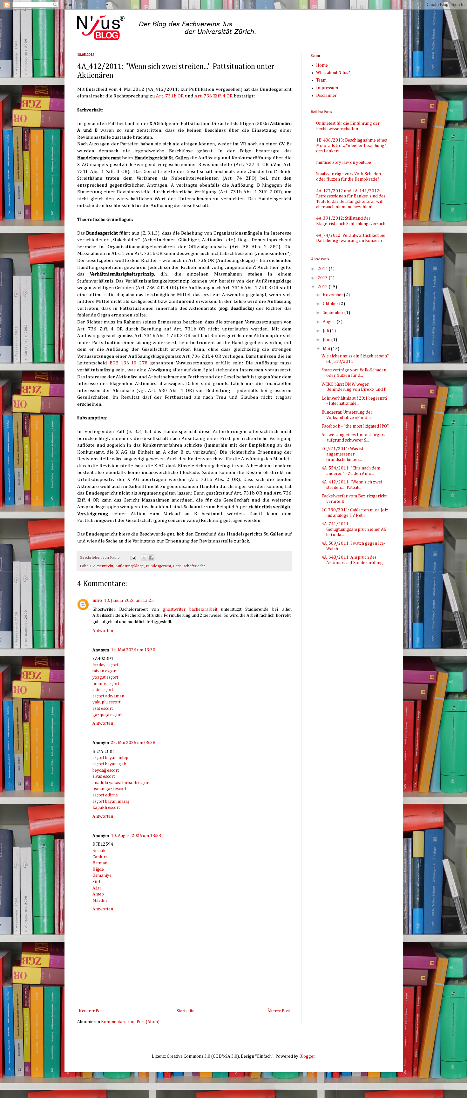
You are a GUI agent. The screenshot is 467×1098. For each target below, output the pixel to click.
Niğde (98, 869)
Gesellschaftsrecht (189, 566)
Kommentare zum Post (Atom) (130, 1022)
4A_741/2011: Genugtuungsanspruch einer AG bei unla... (353, 529)
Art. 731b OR (170, 96)
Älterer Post (278, 1011)
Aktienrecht (103, 566)
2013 (323, 278)
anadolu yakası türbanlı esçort (121, 783)
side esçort (102, 690)
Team (321, 80)
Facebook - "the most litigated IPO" (355, 426)
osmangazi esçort (109, 789)
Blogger (307, 1056)
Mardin (99, 900)
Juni (327, 339)
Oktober (331, 304)
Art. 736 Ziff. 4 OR (213, 96)
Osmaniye (102, 875)
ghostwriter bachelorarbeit (190, 609)
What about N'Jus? (333, 72)
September (333, 312)
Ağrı (96, 888)
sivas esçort (103, 776)
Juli (326, 331)
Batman (99, 863)
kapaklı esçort (106, 807)
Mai (327, 349)
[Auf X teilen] (144, 558)
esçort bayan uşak (109, 764)
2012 (323, 287)
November (333, 295)
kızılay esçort (105, 665)
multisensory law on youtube (343, 162)
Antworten (102, 631)
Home (322, 65)
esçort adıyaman (108, 696)
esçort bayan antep (110, 757)
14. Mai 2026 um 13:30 (133, 650)
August (330, 322)
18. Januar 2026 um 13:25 (129, 600)
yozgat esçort (105, 677)
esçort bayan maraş (110, 801)
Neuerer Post (91, 1011)
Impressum (327, 88)
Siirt (96, 882)
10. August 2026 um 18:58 (136, 836)
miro (97, 600)
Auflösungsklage (129, 566)
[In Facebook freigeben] (151, 558)
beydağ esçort (105, 770)
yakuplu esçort (106, 702)
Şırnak (98, 850)
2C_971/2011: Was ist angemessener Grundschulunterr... (342, 454)
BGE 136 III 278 (129, 363)
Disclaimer (326, 95)
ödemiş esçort (105, 684)
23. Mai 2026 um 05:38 (133, 743)
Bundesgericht (158, 566)
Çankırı (99, 857)
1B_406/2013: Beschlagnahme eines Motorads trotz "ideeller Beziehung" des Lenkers (351, 145)
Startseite (185, 1011)
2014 (323, 269)
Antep (98, 894)
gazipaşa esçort (107, 715)
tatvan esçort (104, 671)
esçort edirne (105, 795)
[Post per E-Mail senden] (133, 558)
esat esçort (102, 708)
